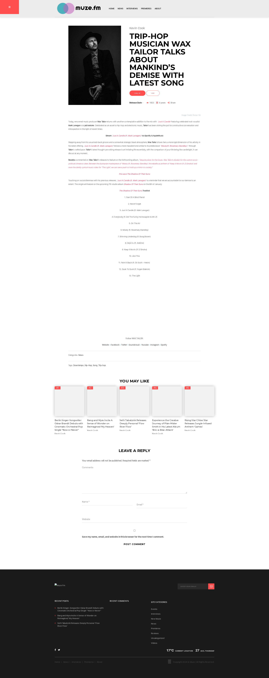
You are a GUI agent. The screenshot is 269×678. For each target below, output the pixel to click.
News (120, 8)
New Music (156, 619)
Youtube (145, 345)
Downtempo (78, 365)
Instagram (154, 345)
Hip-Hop (88, 365)
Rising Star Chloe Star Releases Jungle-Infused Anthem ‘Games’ (198, 423)
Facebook (115, 345)
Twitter (124, 345)
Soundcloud (134, 345)
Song (95, 365)
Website (105, 345)
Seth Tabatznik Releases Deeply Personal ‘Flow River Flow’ (133, 423)
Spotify (148, 136)
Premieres (146, 8)
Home (111, 8)
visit (153, 93)
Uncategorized (157, 638)
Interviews (132, 8)
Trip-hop (102, 365)
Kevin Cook (60, 433)
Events (154, 609)
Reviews (155, 633)
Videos (154, 643)
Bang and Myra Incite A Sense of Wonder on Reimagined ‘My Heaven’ (100, 423)
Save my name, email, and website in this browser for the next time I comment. (123, 536)
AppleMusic (158, 136)
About (158, 8)
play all (137, 93)
